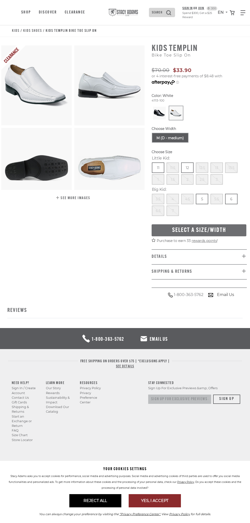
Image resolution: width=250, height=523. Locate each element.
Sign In (187, 8)
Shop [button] (26, 12)
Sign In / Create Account (24, 390)
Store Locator (22, 440)
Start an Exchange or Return (22, 421)
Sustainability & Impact (58, 400)
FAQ (15, 430)
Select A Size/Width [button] (199, 230)
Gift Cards (19, 402)
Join (201, 8)
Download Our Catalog (57, 409)
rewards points (204, 241)
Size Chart (20, 435)
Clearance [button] (75, 12)
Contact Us (20, 397)
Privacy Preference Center (88, 397)
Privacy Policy (90, 388)
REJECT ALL (95, 500)
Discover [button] (48, 12)
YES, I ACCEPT (154, 500)
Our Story (53, 388)
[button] (73, 198)
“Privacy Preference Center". (140, 514)
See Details (125, 366)
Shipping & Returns (20, 409)
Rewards (53, 393)
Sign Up (226, 399)
